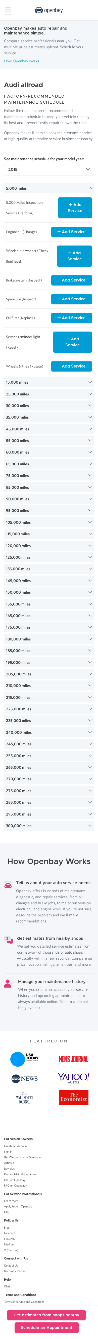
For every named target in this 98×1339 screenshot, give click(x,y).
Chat (7, 1286)
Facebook (10, 1233)
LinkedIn (9, 1238)
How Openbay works (21, 61)
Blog (7, 1227)
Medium (9, 1244)
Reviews (9, 1168)
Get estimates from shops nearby (46, 1315)
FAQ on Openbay (14, 1180)
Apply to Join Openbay (18, 1206)
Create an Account (16, 1146)
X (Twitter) (11, 1250)
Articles (9, 1162)
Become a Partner (15, 1271)
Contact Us (11, 1265)
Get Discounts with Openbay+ (23, 1157)
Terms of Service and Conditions (24, 1301)
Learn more (11, 1200)
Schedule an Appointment (46, 1328)
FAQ (7, 1212)
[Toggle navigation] (8, 10)
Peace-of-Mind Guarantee (20, 1174)
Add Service (75, 208)
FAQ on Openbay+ (15, 1185)
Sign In (8, 1151)
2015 (13, 170)
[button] (49, 188)
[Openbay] (49, 10)
